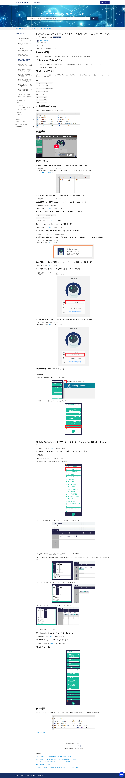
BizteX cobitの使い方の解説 (43, 764)
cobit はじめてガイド (34, 28)
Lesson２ (51, 220)
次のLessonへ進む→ (41, 732)
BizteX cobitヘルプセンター (21, 28)
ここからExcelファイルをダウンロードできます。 (49, 172)
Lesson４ (51, 234)
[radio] (69, 746)
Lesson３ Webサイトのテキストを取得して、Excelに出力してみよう (53, 762)
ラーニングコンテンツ (46, 28)
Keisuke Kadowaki (44, 40)
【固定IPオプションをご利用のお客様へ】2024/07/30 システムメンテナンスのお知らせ (57, 767)
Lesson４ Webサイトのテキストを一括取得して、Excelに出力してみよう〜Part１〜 (57, 759)
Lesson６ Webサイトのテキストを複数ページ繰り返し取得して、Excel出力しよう (56, 756)
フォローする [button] (57, 37)
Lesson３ (51, 169)
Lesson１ (51, 208)
